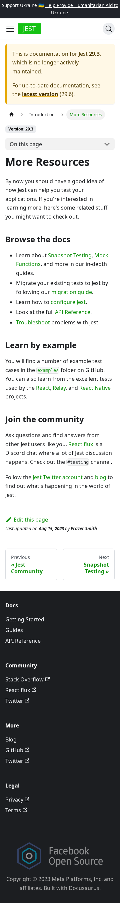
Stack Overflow (24, 679)
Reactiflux (80, 444)
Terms (13, 810)
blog (100, 477)
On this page (26, 144)
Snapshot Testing (70, 255)
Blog (11, 739)
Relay (59, 387)
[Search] (109, 29)
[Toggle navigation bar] (10, 29)
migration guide (71, 292)
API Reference (72, 312)
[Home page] (11, 114)
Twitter (14, 700)
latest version (40, 94)
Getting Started (24, 619)
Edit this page (31, 519)
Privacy (14, 799)
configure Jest (68, 302)
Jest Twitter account (58, 477)
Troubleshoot (33, 322)
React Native (95, 387)
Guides (14, 630)
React (43, 387)
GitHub (14, 750)
